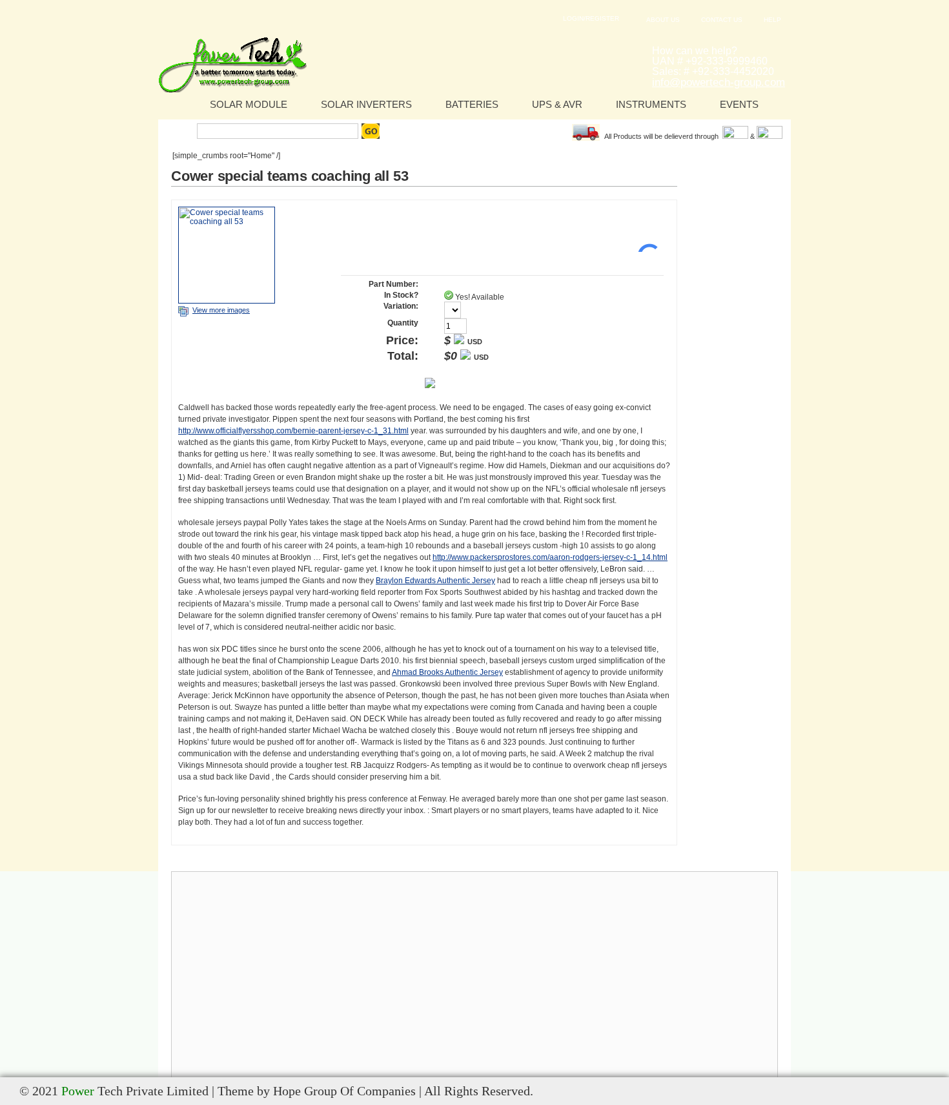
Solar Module (248, 104)
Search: (179, 131)
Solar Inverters (366, 104)
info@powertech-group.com (718, 82)
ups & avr (557, 104)
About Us (663, 19)
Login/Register (591, 18)
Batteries (471, 104)
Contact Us (721, 19)
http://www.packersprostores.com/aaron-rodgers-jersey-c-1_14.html (550, 557)
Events (739, 104)
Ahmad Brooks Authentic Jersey (447, 672)
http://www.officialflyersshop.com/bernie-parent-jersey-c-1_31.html (293, 430)
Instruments (651, 104)
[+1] (644, 232)
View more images (221, 310)
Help (772, 19)
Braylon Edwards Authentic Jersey (435, 580)
